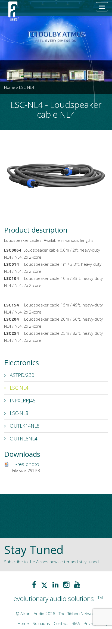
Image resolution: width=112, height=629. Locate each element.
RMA (76, 623)
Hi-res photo (25, 464)
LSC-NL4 (18, 387)
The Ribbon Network (77, 613)
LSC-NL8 (18, 413)
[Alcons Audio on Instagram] (66, 584)
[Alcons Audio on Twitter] (44, 584)
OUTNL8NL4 (22, 438)
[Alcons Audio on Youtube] (77, 584)
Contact (61, 623)
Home (9, 87)
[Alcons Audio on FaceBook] (34, 584)
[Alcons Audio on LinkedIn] (55, 584)
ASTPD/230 (21, 375)
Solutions (41, 623)
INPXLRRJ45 (22, 400)
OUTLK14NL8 (23, 426)
